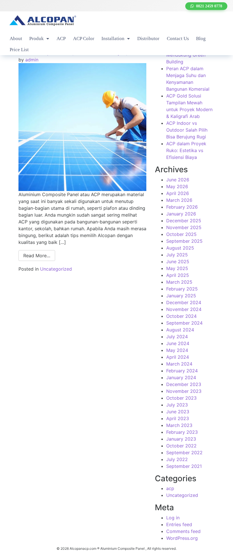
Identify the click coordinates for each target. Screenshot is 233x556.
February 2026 (182, 207)
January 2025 (181, 295)
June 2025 (177, 261)
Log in (173, 517)
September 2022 (184, 452)
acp (170, 488)
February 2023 (182, 432)
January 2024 (181, 377)
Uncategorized (56, 269)
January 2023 (181, 439)
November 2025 (183, 227)
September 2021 (184, 466)
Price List (19, 49)
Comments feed (183, 531)
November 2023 (183, 391)
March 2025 (179, 282)
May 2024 (177, 350)
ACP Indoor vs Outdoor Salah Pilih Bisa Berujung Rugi (186, 130)
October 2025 (181, 234)
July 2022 (177, 459)
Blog (201, 38)
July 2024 (177, 336)
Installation (113, 38)
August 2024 (180, 330)
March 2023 (179, 425)
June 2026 (177, 179)
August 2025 (180, 248)
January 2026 (181, 214)
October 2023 (181, 398)
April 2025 (177, 275)
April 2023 (177, 418)
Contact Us (178, 38)
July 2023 (177, 405)
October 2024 (181, 316)
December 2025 (183, 220)
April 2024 (177, 357)
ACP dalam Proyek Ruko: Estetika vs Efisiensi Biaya (186, 150)
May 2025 (177, 268)
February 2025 (182, 289)
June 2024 (177, 343)
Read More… (36, 255)
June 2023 (177, 411)
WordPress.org (182, 538)
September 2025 (184, 241)
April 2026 (177, 193)
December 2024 (183, 302)
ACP (61, 38)
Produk (37, 38)
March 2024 (179, 364)
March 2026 (179, 200)
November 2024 (183, 309)
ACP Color (83, 38)
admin (31, 60)
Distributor (148, 38)
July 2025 (177, 255)
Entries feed (179, 524)
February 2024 (182, 371)
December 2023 (183, 384)
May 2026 (177, 186)
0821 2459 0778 (208, 6)
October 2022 (181, 446)
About (16, 38)
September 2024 (184, 323)
